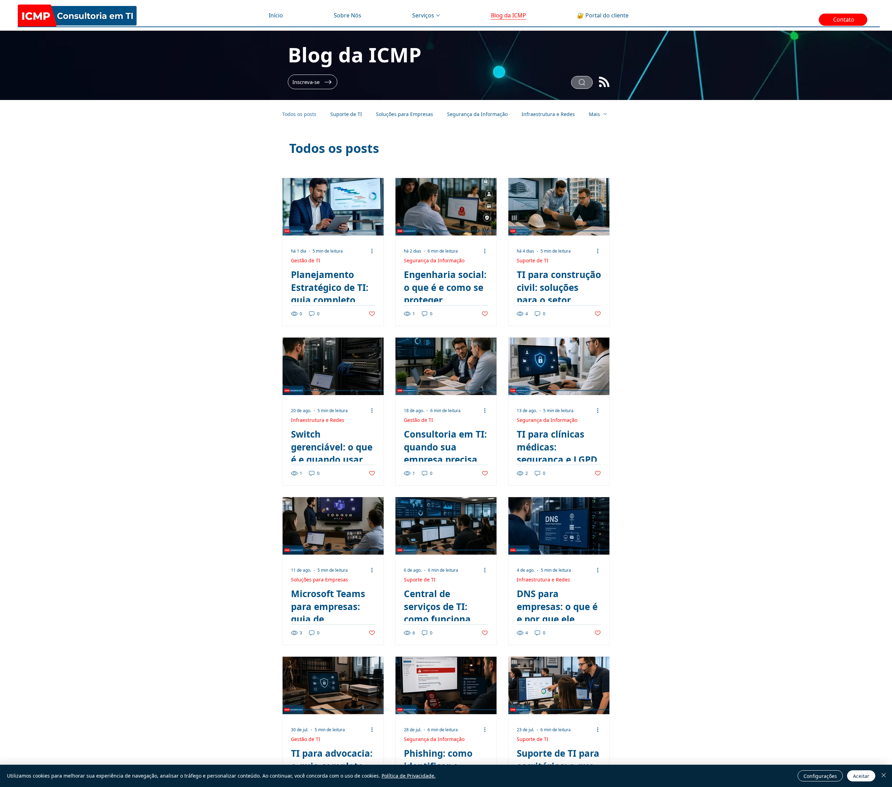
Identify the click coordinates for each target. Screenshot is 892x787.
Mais (594, 114)
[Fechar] (883, 775)
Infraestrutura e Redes (548, 114)
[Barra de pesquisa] (582, 82)
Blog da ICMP (354, 54)
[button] (312, 82)
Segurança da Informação (477, 114)
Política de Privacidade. (409, 775)
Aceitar (861, 776)
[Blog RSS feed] (604, 82)
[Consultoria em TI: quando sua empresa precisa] (446, 366)
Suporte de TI (346, 114)
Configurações (820, 776)
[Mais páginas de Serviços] (438, 15)
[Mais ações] (374, 251)
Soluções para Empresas (404, 114)
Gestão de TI (305, 260)
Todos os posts (299, 114)
